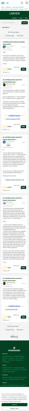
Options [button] (23, 47)
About (16, 377)
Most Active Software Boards (9, 9)
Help (26, 18)
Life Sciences (11, 360)
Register (14, 18)
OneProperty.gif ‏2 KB (11, 309)
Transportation (6, 361)
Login (20, 18)
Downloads (4, 385)
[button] (4, 69)
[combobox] (11, 22)
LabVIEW (21, 9)
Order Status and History (19, 367)
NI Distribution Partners (7, 367)
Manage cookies (14, 408)
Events (22, 379)
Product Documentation (14, 385)
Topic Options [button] (5, 27)
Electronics (11, 358)
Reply (23, 69)
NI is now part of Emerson (7, 377)
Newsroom (5, 379)
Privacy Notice (13, 397)
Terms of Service (16, 369)
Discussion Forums (18, 7)
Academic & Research (7, 356)
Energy (17, 358)
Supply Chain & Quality (14, 379)
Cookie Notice (22, 397)
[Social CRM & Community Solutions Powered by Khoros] (14, 336)
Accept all (14, 404)
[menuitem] (22, 3)
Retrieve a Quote (7, 369)
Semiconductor (19, 360)
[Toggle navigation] (8, 3)
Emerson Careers (23, 377)
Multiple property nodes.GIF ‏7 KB (15, 179)
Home (2, 7)
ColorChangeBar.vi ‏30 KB (13, 119)
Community (8, 7)
